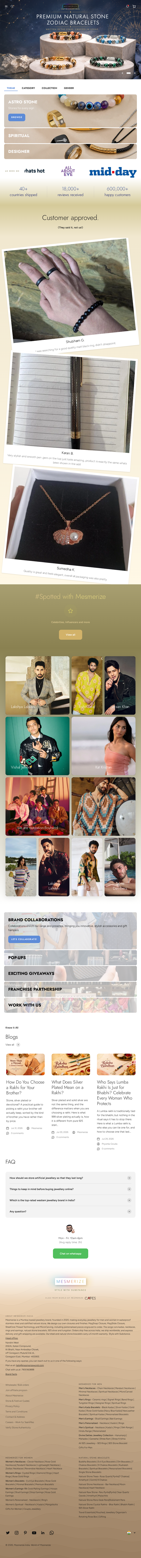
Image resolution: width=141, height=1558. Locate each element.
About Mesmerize (14, 1395)
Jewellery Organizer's (116, 1512)
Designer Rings (102, 1403)
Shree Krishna (119, 1438)
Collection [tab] (49, 88)
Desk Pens (104, 1500)
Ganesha (94, 1438)
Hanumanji (120, 1435)
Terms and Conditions (16, 1411)
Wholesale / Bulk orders (17, 1384)
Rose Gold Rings (21, 1476)
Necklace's (30, 1504)
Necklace (104, 1423)
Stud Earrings (102, 1418)
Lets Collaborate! (24, 939)
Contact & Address (15, 1416)
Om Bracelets (124, 1461)
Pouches (100, 1512)
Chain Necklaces (105, 1388)
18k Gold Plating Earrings (36, 1488)
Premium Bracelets (44, 1484)
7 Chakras (124, 1476)
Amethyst (84, 1480)
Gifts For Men (85, 1447)
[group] (70, 39)
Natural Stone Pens (88, 1500)
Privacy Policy (13, 1406)
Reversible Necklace (35, 1468)
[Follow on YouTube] (34, 1532)
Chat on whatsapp (70, 1253)
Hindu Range (85, 1431)
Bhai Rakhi (114, 1504)
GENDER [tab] (69, 88)
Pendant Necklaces (124, 1388)
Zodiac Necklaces (14, 1468)
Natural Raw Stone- (88, 1492)
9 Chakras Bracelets (107, 1465)
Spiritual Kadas (97, 1414)
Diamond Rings (44, 1473)
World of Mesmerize (41, 1545)
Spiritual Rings (119, 1403)
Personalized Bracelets (117, 1414)
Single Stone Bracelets (90, 1472)
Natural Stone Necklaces (91, 1484)
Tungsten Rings (86, 1403)
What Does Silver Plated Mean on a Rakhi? (67, 1087)
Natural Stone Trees (88, 1476)
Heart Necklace (54, 1468)
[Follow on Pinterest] (25, 1532)
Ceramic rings (99, 1399)
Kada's (114, 1423)
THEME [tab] (11, 88)
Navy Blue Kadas (113, 1410)
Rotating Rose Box (88, 1516)
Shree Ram (105, 1438)
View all (70, 634)
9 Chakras (102, 1480)
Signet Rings (114, 1399)
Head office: (12, 1338)
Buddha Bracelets (87, 1461)
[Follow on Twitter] (8, 1532)
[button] (5, 6)
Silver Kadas (122, 1407)
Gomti (93, 1480)
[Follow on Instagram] (16, 1532)
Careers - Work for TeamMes (20, 1422)
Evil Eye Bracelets (35, 1481)
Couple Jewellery (32, 1509)
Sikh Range (126, 1427)
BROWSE (16, 117)
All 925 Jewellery (87, 1443)
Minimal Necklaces (88, 1391)
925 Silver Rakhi (86, 1508)
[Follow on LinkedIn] (43, 1532)
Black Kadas (108, 1407)
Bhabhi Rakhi (127, 1504)
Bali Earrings (116, 1418)
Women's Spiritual (14, 1504)
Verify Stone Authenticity (18, 1427)
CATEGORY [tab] (28, 88)
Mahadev (83, 1438)
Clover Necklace (35, 1461)
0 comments (17, 1133)
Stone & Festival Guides (17, 1400)
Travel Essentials (87, 1512)
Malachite (103, 1495)
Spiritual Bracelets (99, 1468)
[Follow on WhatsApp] (51, 1532)
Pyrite (116, 1476)
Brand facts (11, 1374)
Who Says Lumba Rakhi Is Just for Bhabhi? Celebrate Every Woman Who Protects (114, 1093)
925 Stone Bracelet (118, 1443)
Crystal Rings (28, 1473)
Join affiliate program (16, 1390)
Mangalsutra (51, 1504)
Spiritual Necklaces (108, 1391)
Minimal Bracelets (25, 1484)
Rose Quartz (106, 1476)
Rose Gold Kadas (95, 1410)
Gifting (102, 1516)
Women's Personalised (17, 1500)
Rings (121, 1423)
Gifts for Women (14, 1509)
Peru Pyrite (104, 1492)
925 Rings (102, 1443)
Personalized (99, 1431)
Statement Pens (117, 1500)
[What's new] (127, 6)
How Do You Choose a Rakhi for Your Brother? (25, 1087)
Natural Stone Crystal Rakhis (93, 1504)
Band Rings (127, 1399)
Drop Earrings (37, 1492)
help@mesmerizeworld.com (30, 1365)
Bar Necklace (111, 1484)
